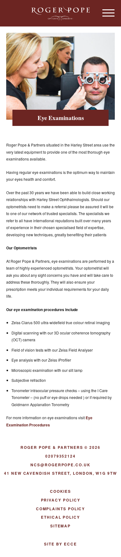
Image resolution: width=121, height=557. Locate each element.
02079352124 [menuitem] (60, 456)
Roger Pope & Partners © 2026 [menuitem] (60, 447)
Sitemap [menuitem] (60, 526)
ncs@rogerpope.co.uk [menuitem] (60, 465)
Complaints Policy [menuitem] (60, 508)
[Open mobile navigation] (108, 12)
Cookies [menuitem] (60, 491)
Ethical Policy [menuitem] (60, 517)
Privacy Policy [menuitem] (60, 500)
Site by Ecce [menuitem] (60, 544)
